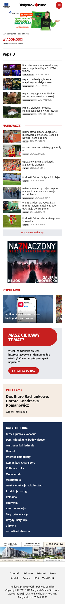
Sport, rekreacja (16, 508)
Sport (25, 141)
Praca (53, 573)
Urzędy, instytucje (17, 520)
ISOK (36, 578)
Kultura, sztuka (15, 468)
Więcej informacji (16, 411)
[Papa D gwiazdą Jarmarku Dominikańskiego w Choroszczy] (12, 112)
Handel (10, 451)
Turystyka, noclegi (17, 514)
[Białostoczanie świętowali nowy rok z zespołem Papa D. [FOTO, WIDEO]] (12, 70)
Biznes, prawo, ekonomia (21, 434)
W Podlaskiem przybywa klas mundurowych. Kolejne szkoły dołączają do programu (39, 205)
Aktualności (28, 75)
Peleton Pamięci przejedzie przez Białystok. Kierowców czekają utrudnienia (41, 191)
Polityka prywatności (22, 586)
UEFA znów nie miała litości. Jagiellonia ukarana (38, 163)
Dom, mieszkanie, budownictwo (25, 439)
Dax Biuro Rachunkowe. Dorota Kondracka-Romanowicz (27, 400)
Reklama (11, 497)
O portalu (15, 573)
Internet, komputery (18, 456)
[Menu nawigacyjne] (59, 5)
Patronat (41, 573)
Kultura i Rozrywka (30, 100)
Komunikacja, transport (20, 462)
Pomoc (26, 578)
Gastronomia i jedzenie (20, 445)
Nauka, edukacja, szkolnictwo (24, 485)
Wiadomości (23, 34)
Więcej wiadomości (30, 232)
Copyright (10, 590)
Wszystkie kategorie (18, 531)
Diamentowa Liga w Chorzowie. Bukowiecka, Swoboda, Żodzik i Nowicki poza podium (40, 134)
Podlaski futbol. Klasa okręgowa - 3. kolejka (41, 220)
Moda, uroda (13, 474)
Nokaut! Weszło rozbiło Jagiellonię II (41, 149)
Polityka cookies (45, 586)
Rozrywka (12, 502)
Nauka (25, 212)
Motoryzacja (13, 479)
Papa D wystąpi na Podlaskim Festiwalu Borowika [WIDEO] (38, 95)
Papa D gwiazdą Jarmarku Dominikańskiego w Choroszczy (40, 109)
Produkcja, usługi (17, 491)
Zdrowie (11, 525)
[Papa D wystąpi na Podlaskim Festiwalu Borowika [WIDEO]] (12, 98)
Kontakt (14, 578)
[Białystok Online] (32, 5)
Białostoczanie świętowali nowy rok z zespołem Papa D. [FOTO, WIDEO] (40, 68)
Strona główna (9, 34)
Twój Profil (48, 578)
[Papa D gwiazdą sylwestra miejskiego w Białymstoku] (12, 84)
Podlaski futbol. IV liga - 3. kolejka (41, 177)
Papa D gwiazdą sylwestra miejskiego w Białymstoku (37, 81)
